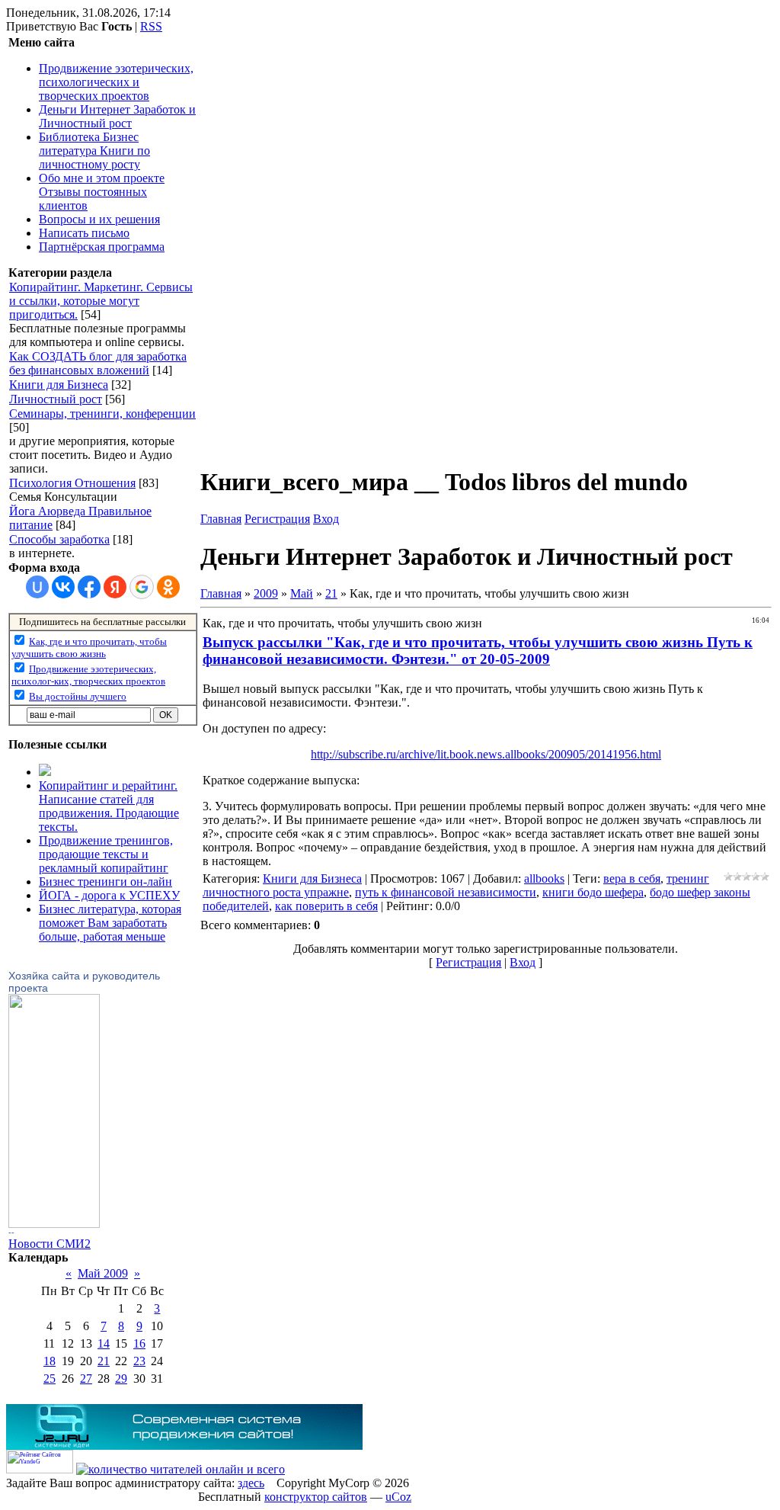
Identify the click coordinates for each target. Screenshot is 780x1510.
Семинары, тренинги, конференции (102, 413)
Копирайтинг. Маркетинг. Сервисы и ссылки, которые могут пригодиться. (101, 301)
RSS (151, 26)
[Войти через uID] (37, 586)
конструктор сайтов (315, 1496)
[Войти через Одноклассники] (168, 586)
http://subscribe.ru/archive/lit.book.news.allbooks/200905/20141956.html (486, 754)
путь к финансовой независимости (445, 892)
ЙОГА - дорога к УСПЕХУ (109, 895)
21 (104, 1361)
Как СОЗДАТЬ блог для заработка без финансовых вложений (98, 363)
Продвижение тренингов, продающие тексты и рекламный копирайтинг (106, 854)
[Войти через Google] (141, 587)
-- (11, 1232)
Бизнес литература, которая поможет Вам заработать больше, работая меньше (110, 922)
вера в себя (631, 878)
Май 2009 (103, 1273)
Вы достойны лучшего (77, 696)
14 (104, 1343)
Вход (326, 518)
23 (139, 1361)
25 (49, 1378)
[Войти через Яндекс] (115, 586)
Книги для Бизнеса (58, 384)
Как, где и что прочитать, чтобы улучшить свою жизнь (89, 647)
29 (121, 1378)
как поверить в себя (326, 905)
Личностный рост (55, 399)
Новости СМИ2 (49, 1243)
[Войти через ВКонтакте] (63, 586)
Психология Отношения (72, 482)
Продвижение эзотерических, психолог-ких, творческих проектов (88, 675)
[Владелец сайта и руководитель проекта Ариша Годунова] (54, 1223)
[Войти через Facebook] (89, 586)
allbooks (544, 878)
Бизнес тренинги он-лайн (105, 881)
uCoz (398, 1496)
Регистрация (277, 518)
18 (49, 1361)
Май (301, 593)
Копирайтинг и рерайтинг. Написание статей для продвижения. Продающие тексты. (109, 806)
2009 (266, 593)
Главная (220, 518)
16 (139, 1343)
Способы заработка (59, 539)
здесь (251, 1482)
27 (86, 1378)
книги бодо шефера (593, 892)
